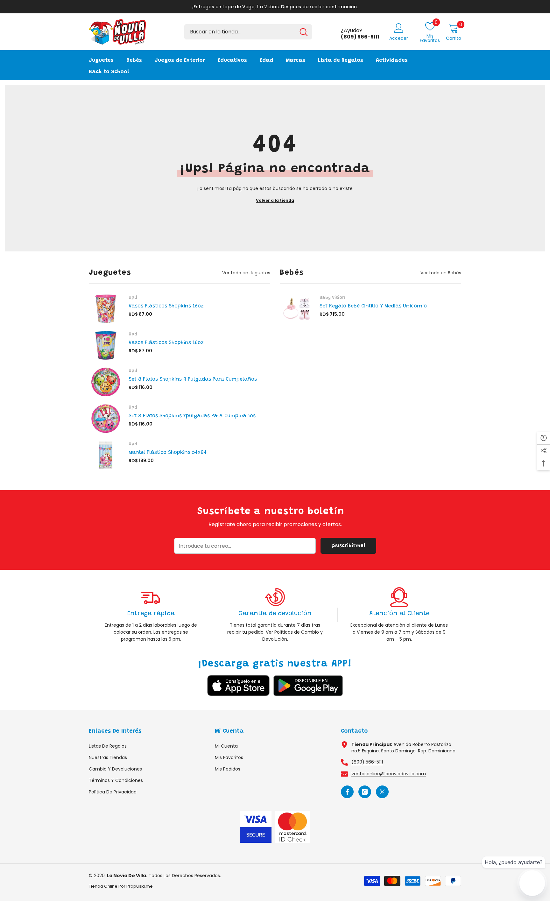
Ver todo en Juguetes (246, 273)
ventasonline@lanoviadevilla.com (388, 774)
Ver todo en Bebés (440, 273)
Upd (133, 298)
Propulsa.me (139, 886)
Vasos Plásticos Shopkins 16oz (166, 306)
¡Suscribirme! (348, 545)
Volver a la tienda (275, 200)
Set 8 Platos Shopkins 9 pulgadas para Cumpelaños (193, 379)
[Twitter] (382, 791)
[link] (151, 614)
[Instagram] (364, 791)
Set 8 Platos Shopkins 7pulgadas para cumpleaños (192, 416)
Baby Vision (332, 298)
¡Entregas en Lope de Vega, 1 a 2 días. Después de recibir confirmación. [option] (275, 7)
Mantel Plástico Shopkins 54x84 (168, 452)
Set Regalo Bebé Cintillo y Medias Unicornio (373, 306)
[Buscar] (248, 31)
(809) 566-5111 (367, 762)
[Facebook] (347, 791)
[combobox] (239, 31)
